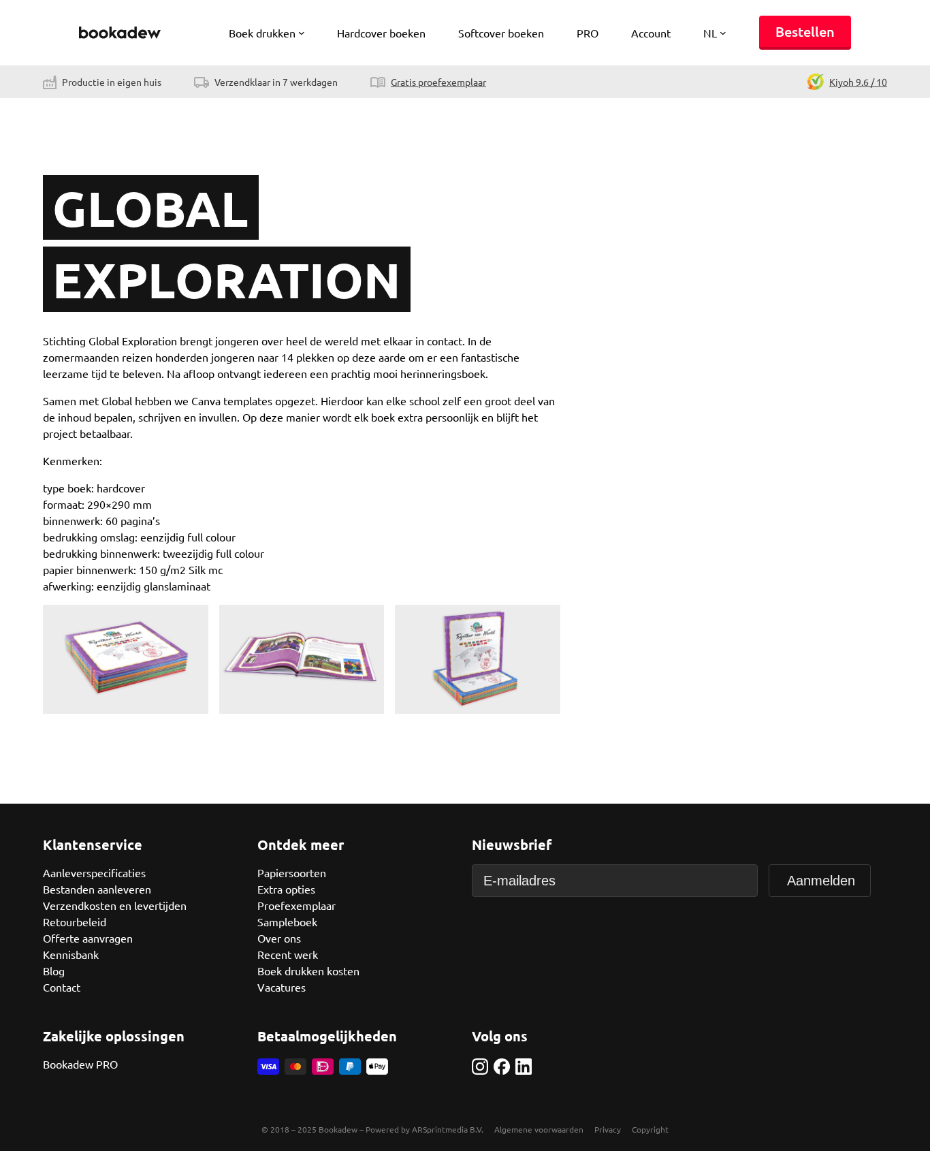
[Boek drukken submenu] (301, 32)
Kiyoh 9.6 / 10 (858, 82)
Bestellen (805, 31)
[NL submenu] (723, 32)
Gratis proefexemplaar (438, 82)
